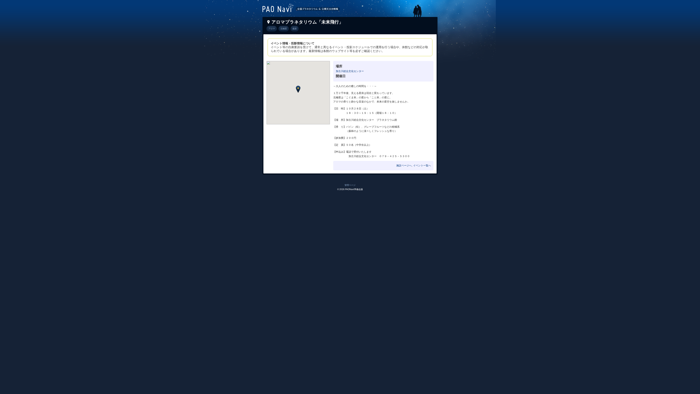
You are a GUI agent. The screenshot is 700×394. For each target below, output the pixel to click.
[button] (298, 89)
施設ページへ (404, 165)
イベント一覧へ (422, 165)
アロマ (271, 28)
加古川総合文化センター (350, 71)
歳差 (294, 28)
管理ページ (350, 185)
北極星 (283, 28)
